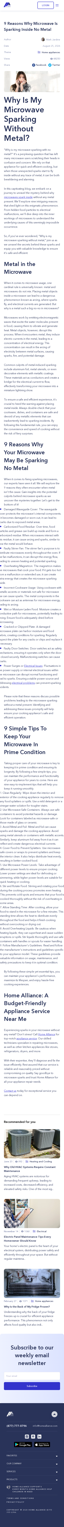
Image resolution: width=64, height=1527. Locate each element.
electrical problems (23, 683)
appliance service (26, 1038)
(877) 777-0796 (17, 1425)
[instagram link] (33, 1437)
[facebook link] (27, 1437)
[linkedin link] (39, 1437)
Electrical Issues (33, 665)
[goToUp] (54, 1414)
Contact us (10, 1090)
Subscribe (32, 1386)
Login (45, 5)
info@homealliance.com (45, 1425)
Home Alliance (46, 1034)
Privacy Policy (15, 1502)
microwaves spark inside (18, 197)
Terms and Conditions (20, 1498)
